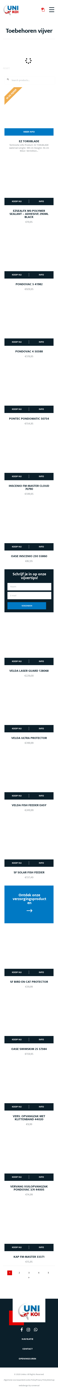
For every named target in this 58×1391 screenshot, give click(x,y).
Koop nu (17, 201)
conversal (35, 1385)
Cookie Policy (30, 1380)
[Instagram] (28, 1329)
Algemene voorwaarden (14, 1380)
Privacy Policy (41, 1380)
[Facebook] (22, 1330)
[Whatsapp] (35, 1329)
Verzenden (27, 606)
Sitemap (50, 1380)
